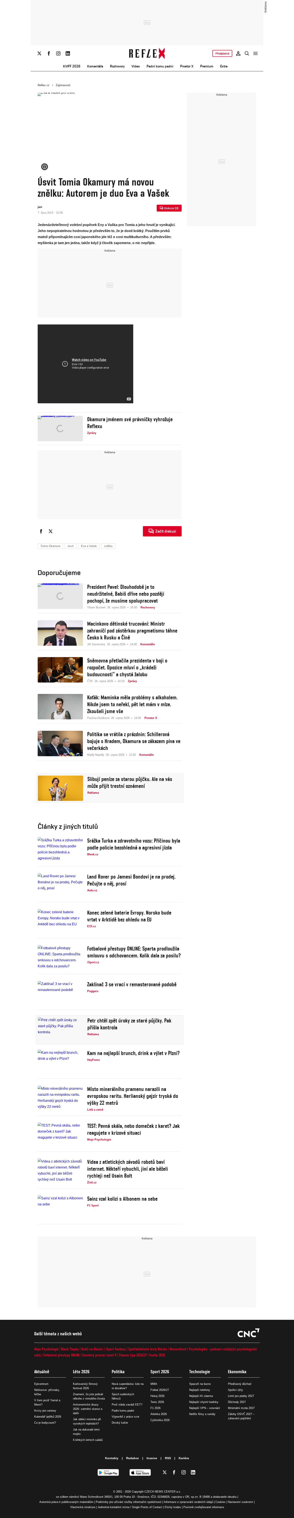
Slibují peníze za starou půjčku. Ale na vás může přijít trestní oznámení (129, 782)
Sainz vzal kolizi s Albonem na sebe (122, 1198)
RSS (168, 1458)
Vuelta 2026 (157, 1355)
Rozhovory (117, 66)
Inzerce (152, 1458)
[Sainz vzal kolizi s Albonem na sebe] (60, 1208)
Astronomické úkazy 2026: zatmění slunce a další (87, 1409)
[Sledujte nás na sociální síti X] (39, 53)
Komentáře (95, 66)
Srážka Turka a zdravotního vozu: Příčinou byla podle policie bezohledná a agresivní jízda (133, 844)
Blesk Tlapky (70, 1349)
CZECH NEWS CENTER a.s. (162, 1491)
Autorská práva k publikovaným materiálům (66, 1502)
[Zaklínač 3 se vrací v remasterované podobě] (60, 993)
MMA (153, 1384)
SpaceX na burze (200, 1384)
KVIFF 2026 (71, 66)
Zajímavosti (63, 85)
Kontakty (111, 1458)
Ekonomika (237, 1371)
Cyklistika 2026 (160, 1420)
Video (136, 66)
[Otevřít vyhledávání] (247, 53)
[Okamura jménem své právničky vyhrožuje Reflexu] (60, 428)
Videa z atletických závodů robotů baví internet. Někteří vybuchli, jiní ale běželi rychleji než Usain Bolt (127, 1169)
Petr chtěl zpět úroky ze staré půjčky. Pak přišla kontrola (129, 1024)
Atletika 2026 (158, 1414)
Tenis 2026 (157, 1402)
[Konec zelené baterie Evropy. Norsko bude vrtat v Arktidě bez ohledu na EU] (60, 922)
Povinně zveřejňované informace (203, 1507)
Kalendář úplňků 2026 (47, 1416)
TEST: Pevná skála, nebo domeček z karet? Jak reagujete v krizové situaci (133, 1129)
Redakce (132, 1458)
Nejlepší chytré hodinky (203, 1402)
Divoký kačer (120, 1422)
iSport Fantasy (116, 1349)
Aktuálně (41, 1371)
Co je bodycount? (45, 1422)
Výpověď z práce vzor (125, 1416)
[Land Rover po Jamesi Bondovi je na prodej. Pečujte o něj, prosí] (60, 886)
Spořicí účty (235, 1390)
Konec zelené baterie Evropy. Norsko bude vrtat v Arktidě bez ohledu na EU (129, 916)
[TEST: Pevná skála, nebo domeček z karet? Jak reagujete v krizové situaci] (60, 1135)
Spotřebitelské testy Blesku (147, 1349)
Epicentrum (41, 1384)
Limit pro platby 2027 (241, 1396)
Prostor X (186, 66)
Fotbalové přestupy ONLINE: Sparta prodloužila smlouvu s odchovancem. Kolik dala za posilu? (134, 952)
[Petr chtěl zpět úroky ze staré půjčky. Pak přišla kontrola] (60, 1030)
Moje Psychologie (46, 1349)
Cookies (220, 1502)
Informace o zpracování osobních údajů (188, 1502)
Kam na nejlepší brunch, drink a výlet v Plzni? (133, 1053)
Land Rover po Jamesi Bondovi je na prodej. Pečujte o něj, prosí (131, 880)
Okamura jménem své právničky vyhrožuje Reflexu (130, 422)
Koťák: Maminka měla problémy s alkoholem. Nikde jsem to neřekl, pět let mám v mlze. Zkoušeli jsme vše (132, 704)
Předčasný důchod (239, 1384)
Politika (118, 1371)
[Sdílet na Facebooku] (41, 531)
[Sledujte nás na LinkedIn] (67, 53)
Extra (223, 66)
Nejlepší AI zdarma (201, 1396)
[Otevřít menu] (255, 53)
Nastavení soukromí (240, 1502)
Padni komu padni (160, 66)
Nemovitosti (178, 1349)
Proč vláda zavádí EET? (127, 1404)
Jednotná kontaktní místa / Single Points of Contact (129, 1507)
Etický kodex (173, 1507)
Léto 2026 (81, 1371)
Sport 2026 (159, 1371)
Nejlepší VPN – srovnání (204, 1408)
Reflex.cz (44, 85)
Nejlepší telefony (199, 1390)
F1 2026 (155, 1408)
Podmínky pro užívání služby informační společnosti (128, 1502)
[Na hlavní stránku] (147, 53)
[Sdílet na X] (50, 531)
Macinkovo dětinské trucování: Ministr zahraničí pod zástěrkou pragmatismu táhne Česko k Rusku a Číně (132, 630)
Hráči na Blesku (92, 1349)
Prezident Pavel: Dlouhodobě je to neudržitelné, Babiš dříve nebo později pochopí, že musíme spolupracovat (125, 594)
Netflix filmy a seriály (202, 1414)
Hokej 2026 (157, 1396)
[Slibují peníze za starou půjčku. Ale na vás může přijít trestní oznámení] (60, 788)
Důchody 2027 (237, 1402)
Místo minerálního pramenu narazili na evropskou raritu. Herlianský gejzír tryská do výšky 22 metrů (132, 1096)
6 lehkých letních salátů (88, 1440)
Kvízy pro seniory (45, 1410)
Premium (206, 66)
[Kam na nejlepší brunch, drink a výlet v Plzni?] (60, 1062)
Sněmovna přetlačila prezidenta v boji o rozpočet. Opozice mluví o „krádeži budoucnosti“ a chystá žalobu (127, 667)
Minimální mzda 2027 (241, 1408)
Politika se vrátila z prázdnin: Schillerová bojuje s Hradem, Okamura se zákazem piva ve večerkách (133, 741)
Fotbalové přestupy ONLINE (61, 1355)
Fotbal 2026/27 (159, 1390)
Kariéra (184, 1458)
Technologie (199, 1371)
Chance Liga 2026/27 (133, 1355)
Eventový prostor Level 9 (99, 1355)
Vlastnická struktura (82, 1507)
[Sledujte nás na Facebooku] (48, 53)
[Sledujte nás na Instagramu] (58, 53)
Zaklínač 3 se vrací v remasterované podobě (131, 984)
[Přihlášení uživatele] (238, 53)
